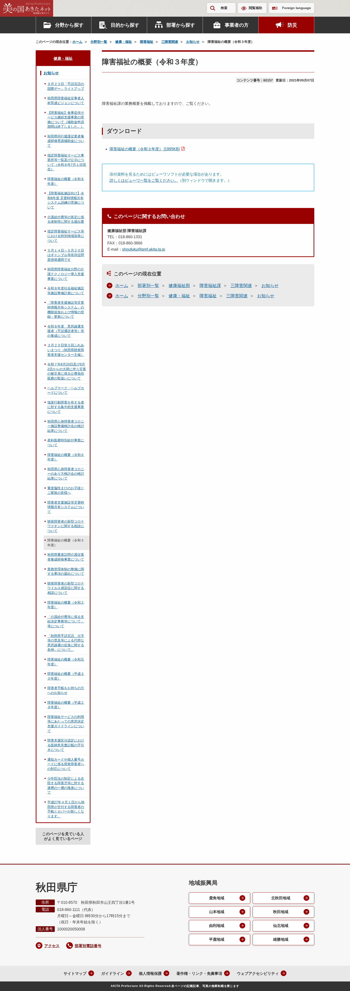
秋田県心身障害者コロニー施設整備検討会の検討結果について (65, 426)
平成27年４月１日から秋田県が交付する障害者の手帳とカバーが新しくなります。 (66, 809)
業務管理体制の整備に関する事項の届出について (65, 571)
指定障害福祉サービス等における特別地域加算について (65, 236)
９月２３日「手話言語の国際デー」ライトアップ (65, 86)
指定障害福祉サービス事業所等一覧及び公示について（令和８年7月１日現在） (66, 162)
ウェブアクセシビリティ (258, 973)
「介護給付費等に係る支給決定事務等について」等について (65, 621)
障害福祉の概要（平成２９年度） (65, 705)
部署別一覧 (148, 285)
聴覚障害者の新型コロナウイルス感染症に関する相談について (65, 588)
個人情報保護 (150, 973)
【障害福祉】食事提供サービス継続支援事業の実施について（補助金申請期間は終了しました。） (65, 120)
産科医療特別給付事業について (65, 442)
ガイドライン (112, 973)
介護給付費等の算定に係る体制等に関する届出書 (65, 219)
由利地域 (216, 926)
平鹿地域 (216, 939)
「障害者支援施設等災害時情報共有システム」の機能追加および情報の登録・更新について (65, 310)
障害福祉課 (210, 285)
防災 (292, 25)
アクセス (52, 946)
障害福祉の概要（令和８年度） (65, 181)
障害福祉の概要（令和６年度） (65, 457)
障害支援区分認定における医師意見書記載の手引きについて (65, 745)
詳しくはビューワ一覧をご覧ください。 (144, 180)
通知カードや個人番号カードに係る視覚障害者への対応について (65, 764)
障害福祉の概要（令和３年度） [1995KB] (145, 149)
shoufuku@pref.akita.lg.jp (143, 249)
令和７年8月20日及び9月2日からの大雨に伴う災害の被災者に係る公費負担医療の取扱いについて (66, 371)
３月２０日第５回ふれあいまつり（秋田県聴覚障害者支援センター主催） (65, 349)
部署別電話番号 (88, 946)
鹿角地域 (216, 898)
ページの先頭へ (337, 981)
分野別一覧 (98, 42)
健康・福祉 (123, 42)
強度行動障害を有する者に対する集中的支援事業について (65, 407)
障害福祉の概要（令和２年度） (65, 605)
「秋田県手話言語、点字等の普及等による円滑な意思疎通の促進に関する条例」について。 (65, 643)
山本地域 (216, 912)
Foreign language (296, 8)
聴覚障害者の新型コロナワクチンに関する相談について (65, 526)
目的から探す (125, 25)
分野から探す (69, 25)
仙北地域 (280, 926)
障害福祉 (146, 42)
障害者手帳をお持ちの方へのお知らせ (65, 690)
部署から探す (180, 25)
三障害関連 (169, 42)
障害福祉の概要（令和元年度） (65, 661)
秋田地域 (280, 912)
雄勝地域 (280, 939)
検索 (224, 8)
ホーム (77, 42)
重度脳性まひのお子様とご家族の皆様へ (65, 490)
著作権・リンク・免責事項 (199, 973)
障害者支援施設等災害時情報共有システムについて (65, 507)
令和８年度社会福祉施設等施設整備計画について (65, 290)
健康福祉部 (179, 285)
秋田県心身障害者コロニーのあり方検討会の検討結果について (65, 473)
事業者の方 (237, 25)
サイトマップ (75, 973)
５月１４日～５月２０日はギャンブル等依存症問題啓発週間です (65, 255)
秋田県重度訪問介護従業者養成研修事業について (65, 557)
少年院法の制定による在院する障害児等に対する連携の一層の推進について (65, 785)
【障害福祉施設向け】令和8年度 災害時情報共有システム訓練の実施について (65, 200)
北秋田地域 (280, 898)
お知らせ (193, 42)
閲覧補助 (255, 8)
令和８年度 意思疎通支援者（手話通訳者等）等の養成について (65, 331)
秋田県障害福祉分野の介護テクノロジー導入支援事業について (65, 273)
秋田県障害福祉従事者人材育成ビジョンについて (65, 100)
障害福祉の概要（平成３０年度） (65, 676)
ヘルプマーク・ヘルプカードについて (65, 390)
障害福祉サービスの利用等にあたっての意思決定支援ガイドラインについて (65, 724)
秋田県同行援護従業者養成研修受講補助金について (65, 140)
